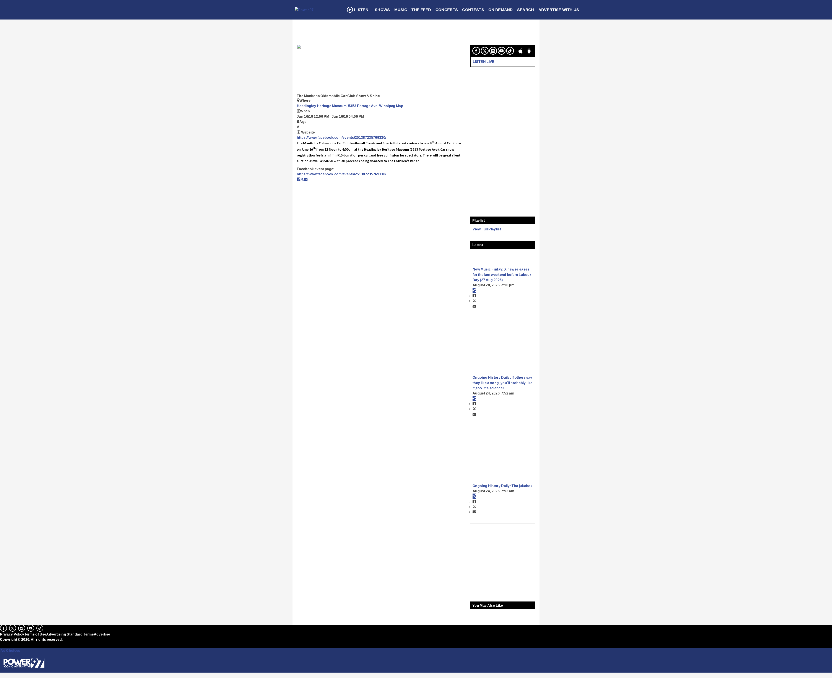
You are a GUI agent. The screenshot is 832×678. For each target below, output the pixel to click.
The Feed (421, 10)
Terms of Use (35, 634)
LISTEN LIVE (484, 62)
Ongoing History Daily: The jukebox (503, 486)
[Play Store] (529, 51)
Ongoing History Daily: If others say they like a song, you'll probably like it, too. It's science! (502, 382)
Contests (473, 10)
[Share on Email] (305, 179)
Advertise (102, 634)
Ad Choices (10, 650)
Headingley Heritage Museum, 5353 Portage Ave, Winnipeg (346, 106)
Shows (382, 10)
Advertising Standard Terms (70, 634)
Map (399, 106)
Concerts (447, 10)
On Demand (500, 10)
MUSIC (400, 10)
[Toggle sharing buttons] (474, 290)
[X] (485, 51)
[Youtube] (501, 51)
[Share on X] (302, 179)
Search (525, 10)
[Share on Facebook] (298, 179)
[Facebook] (476, 51)
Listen (361, 10)
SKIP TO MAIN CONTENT (93, 6)
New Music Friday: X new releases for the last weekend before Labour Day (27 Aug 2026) (502, 274)
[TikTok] (510, 51)
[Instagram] (493, 51)
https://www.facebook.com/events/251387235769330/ (341, 137)
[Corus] (2, 644)
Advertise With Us (558, 10)
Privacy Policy (12, 634)
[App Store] (521, 51)
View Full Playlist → (489, 229)
